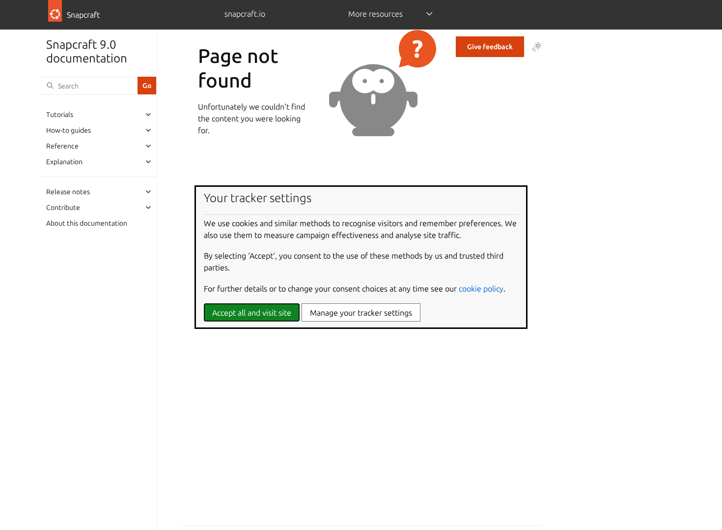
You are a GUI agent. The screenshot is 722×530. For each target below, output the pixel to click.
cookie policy (481, 288)
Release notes (68, 192)
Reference (62, 146)
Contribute (63, 207)
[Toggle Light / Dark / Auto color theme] (537, 47)
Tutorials (59, 114)
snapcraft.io (244, 13)
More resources (375, 13)
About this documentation (86, 223)
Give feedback (490, 47)
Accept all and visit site (251, 312)
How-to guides (68, 130)
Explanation (64, 162)
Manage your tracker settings (361, 312)
